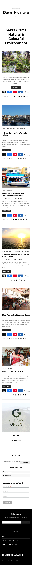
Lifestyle (7, 24)
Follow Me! (25, 462)
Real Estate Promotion (10, 540)
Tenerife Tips (23, 24)
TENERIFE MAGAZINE (12, 555)
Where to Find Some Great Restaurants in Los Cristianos (13, 195)
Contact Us (13, 558)
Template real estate (9, 544)
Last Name (5, 496)
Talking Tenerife (15, 24)
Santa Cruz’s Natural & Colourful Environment (16, 36)
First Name (5, 491)
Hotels (22, 251)
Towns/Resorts (20, 26)
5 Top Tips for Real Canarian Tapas (16, 315)
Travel (26, 26)
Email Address (7, 486)
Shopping (22, 128)
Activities (9, 128)
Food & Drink (16, 128)
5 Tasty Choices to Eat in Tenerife (15, 371)
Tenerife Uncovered (10, 26)
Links (3, 536)
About (4, 558)
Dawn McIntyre (23, 47)
